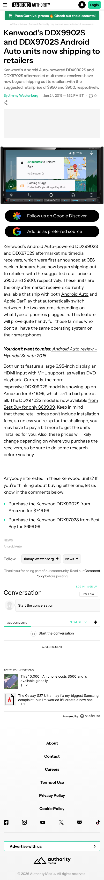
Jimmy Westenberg (23, 95)
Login (94, 5)
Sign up (92, 586)
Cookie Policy (52, 808)
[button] (52, 5)
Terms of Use (52, 782)
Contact (52, 756)
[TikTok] (98, 822)
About (52, 743)
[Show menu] (5, 5)
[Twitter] (61, 822)
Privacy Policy (52, 795)
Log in (80, 586)
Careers (52, 769)
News (8, 540)
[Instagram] (24, 822)
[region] (52, 652)
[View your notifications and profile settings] (95, 622)
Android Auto (75, 294)
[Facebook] (6, 822)
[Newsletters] (79, 822)
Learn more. (87, 24)
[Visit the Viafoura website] (90, 716)
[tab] (17, 622)
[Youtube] (42, 822)
